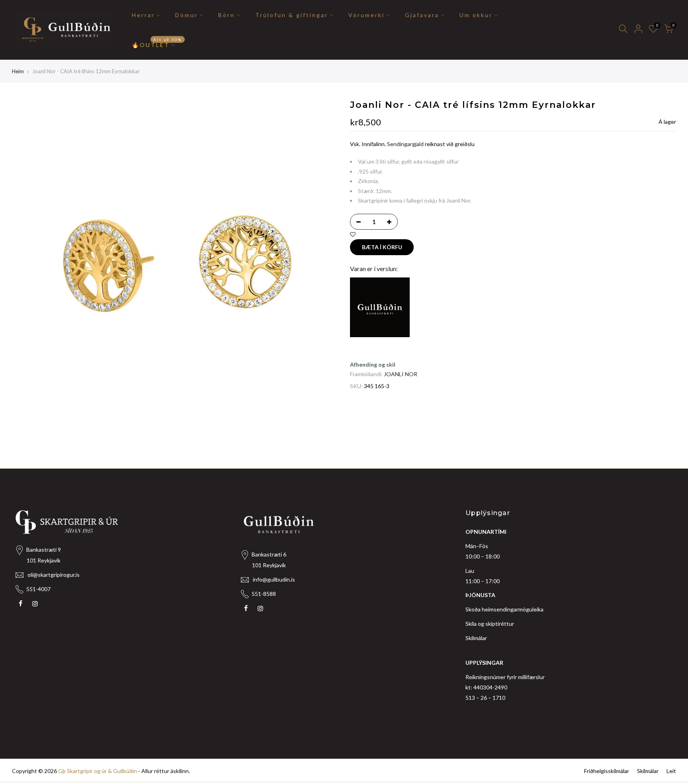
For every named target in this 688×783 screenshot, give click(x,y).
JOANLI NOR (400, 374)
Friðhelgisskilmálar (606, 770)
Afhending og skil (372, 364)
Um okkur (476, 15)
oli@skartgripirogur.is (53, 574)
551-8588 (264, 593)
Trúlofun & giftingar (291, 15)
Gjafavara (422, 15)
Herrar (143, 15)
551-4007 (38, 589)
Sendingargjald (405, 144)
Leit (671, 770)
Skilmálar (476, 638)
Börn (226, 15)
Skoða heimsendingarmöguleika (504, 609)
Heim (18, 71)
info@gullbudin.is (274, 579)
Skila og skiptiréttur (489, 623)
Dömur (186, 15)
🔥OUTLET (157, 42)
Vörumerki (366, 15)
